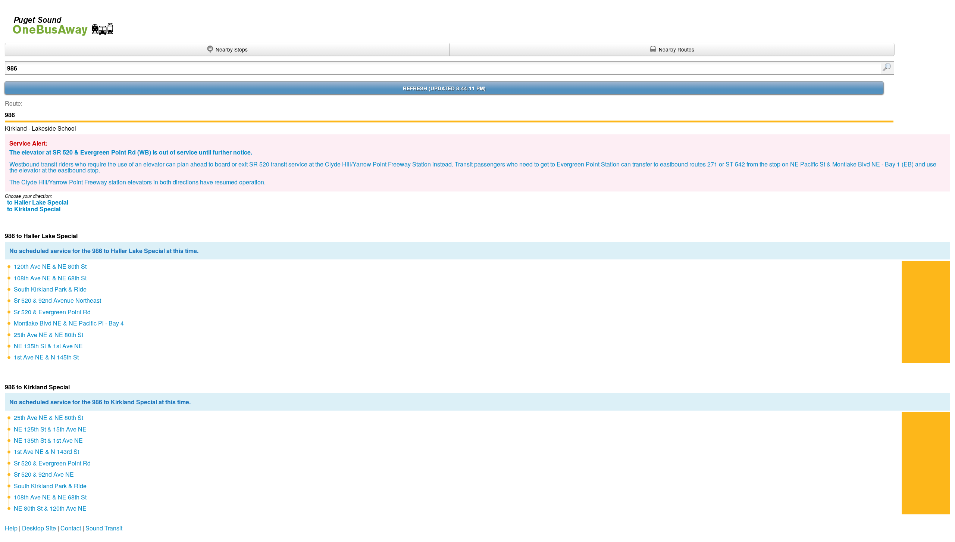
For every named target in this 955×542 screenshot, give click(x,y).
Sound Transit (103, 528)
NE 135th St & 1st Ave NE (48, 346)
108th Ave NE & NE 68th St (50, 278)
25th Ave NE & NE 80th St (48, 334)
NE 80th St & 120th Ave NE (50, 508)
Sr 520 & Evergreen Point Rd (52, 312)
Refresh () (444, 88)
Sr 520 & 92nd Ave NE (44, 474)
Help (11, 528)
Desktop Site (39, 528)
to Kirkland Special (33, 209)
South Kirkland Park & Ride (50, 289)
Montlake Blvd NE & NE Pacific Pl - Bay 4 (69, 323)
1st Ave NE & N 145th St (46, 357)
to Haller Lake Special (37, 202)
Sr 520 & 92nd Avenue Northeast (57, 300)
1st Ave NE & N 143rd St (46, 451)
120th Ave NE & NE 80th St (50, 266)
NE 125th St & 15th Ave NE (50, 429)
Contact (70, 528)
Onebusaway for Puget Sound (60, 23)
